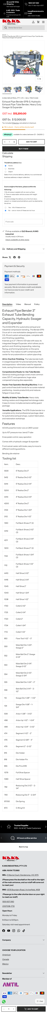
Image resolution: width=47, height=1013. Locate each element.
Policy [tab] (37, 304)
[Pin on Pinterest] (19, 257)
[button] (38, 22)
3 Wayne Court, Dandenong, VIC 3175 (22, 875)
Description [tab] (7, 304)
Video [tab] (18, 304)
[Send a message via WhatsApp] (4, 1001)
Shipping (15, 123)
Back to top (23, 847)
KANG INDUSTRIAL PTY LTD (13, 98)
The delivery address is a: (13, 163)
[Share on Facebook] (14, 257)
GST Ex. (14, 119)
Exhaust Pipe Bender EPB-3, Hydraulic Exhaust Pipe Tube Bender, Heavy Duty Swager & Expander (22, 37)
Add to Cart (32, 1009)
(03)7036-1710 (8, 906)
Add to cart (31, 142)
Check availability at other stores (17, 240)
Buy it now (23, 149)
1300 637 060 (8, 901)
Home (4, 35)
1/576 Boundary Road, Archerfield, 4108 (23, 889)
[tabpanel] (23, 561)
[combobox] (23, 27)
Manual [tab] (27, 304)
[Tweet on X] (10, 257)
